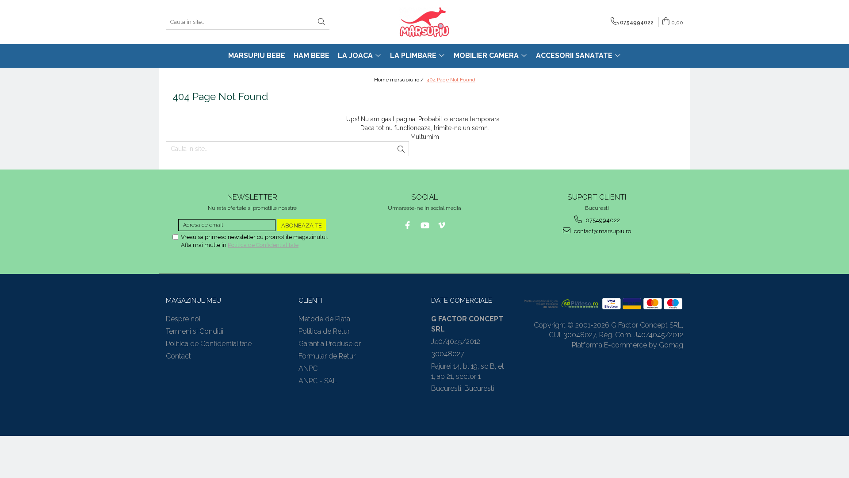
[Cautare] (321, 22)
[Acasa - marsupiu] (424, 22)
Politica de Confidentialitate (263, 245)
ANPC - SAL (317, 381)
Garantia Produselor (329, 343)
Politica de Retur (324, 331)
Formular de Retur (327, 356)
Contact (178, 356)
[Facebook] (407, 225)
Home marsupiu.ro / (399, 80)
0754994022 (602, 220)
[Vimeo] (442, 225)
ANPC (307, 368)
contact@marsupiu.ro (602, 231)
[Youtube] (424, 225)
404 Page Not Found (451, 80)
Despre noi (183, 319)
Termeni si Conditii (194, 331)
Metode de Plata (324, 319)
